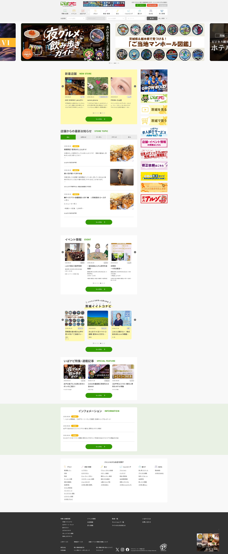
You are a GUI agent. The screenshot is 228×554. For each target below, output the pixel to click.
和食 (65, 476)
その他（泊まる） (159, 473)
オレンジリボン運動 (67, 533)
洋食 (65, 473)
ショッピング (129, 13)
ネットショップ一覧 (118, 522)
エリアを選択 (71, 18)
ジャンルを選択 (112, 18)
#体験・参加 (68, 278)
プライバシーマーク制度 (137, 549)
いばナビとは (146, 519)
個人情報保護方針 (79, 547)
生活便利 (141, 479)
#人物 (67, 337)
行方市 (105, 328)
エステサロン (85, 473)
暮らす (140, 13)
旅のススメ (65, 527)
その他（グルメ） (68, 499)
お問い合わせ (146, 522)
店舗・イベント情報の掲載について (98, 542)
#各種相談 (104, 276)
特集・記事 (65, 13)
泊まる (151, 13)
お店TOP (83, 13)
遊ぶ (117, 13)
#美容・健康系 (98, 276)
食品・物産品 (123, 476)
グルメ (95, 13)
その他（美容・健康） (87, 485)
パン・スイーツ (68, 490)
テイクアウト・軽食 (69, 493)
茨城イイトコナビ (67, 522)
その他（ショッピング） (126, 485)
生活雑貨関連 (124, 479)
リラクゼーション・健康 (87, 479)
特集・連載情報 (65, 519)
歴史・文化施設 (105, 479)
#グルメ (121, 276)
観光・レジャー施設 (106, 476)
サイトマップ (99, 550)
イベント (74, 13)
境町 (83, 328)
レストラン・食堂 (68, 496)
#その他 (69, 280)
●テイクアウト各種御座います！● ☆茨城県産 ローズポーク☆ (85, 198)
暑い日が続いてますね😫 (73, 173)
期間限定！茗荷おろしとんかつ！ (75, 149)
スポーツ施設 (105, 473)
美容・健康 (106, 13)
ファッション (123, 470)
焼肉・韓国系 (67, 482)
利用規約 (63, 550)
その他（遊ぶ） (105, 485)
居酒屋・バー (67, 470)
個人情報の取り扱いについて (104, 547)
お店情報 (90, 522)
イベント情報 (91, 519)
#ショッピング (115, 276)
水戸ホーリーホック (68, 525)
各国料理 (66, 485)
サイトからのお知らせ (119, 525)
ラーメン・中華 (68, 479)
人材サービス (64, 542)
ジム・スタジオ (85, 482)
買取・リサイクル (124, 482)
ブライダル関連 (143, 473)
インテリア (122, 473)
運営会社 (63, 547)
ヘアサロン (84, 470)
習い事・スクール (143, 470)
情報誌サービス (78, 542)
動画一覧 (115, 519)
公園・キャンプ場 (105, 482)
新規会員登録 (152, 5)
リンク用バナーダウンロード (82, 550)
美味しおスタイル (67, 536)
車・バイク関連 (143, 482)
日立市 (129, 328)
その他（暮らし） (143, 485)
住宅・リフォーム (143, 476)
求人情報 (162, 13)
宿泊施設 (157, 470)
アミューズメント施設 (107, 470)
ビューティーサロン (86, 476)
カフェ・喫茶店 (68, 488)
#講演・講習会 (74, 278)
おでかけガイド (66, 530)
